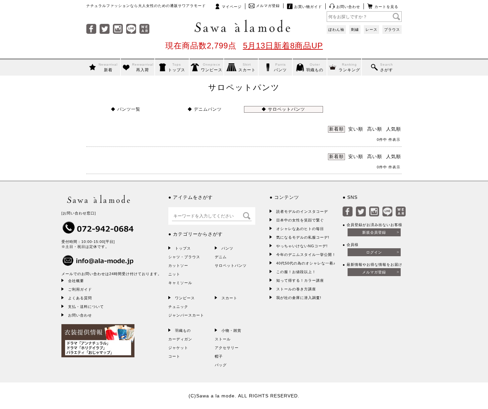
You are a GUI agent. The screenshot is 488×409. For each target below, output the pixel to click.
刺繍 (355, 29)
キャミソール (180, 283)
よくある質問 (80, 298)
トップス (183, 248)
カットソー (178, 265)
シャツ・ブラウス (184, 257)
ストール (223, 339)
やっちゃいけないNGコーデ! (302, 246)
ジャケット (178, 348)
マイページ (231, 7)
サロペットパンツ (285, 109)
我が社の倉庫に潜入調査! (298, 298)
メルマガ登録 (267, 6)
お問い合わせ (347, 7)
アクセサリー (227, 348)
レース (371, 29)
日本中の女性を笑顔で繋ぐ (300, 220)
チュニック (178, 307)
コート (174, 356)
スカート (229, 298)
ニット (174, 274)
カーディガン (180, 339)
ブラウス (392, 29)
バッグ (221, 365)
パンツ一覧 (128, 109)
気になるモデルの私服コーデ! (302, 237)
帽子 (219, 356)
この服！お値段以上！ (296, 272)
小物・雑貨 (231, 330)
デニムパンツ (207, 109)
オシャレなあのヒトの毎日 (300, 229)
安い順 (355, 129)
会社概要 (76, 281)
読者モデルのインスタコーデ (302, 211)
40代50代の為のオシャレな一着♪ (306, 263)
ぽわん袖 (336, 29)
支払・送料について (86, 307)
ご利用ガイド (80, 289)
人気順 (393, 129)
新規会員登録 (374, 232)
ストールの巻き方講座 (296, 289)
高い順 (374, 129)
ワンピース (185, 298)
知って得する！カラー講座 (300, 280)
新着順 (336, 129)
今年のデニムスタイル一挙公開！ (306, 255)
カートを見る (385, 7)
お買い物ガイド (307, 7)
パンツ (227, 248)
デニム (221, 257)
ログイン (374, 252)
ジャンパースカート (186, 315)
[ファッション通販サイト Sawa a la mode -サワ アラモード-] (244, 26)
